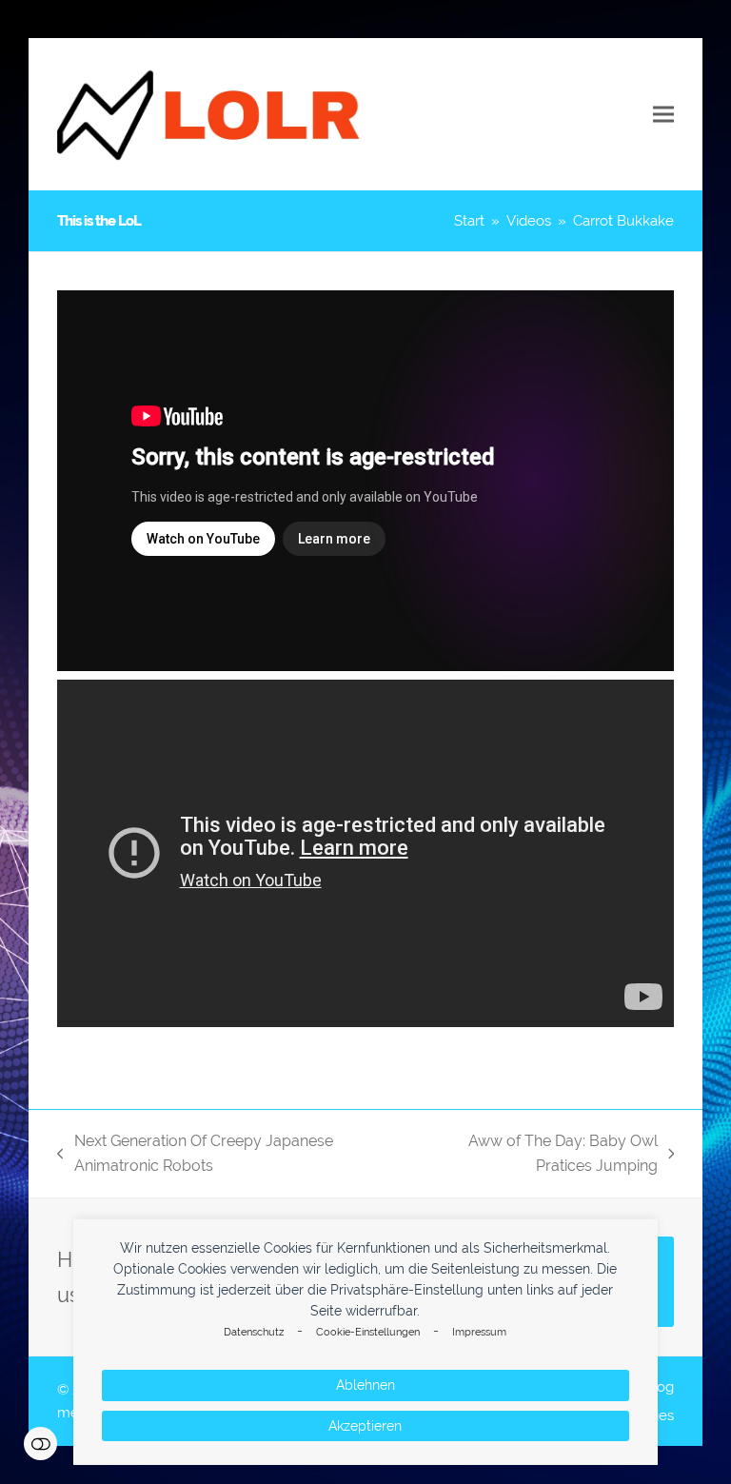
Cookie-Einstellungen (368, 1332)
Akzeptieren (365, 1426)
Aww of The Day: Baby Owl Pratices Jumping (533, 1155)
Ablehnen (365, 1385)
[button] (663, 115)
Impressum (479, 1332)
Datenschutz (254, 1332)
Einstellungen (40, 1443)
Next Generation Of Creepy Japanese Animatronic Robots (195, 1155)
